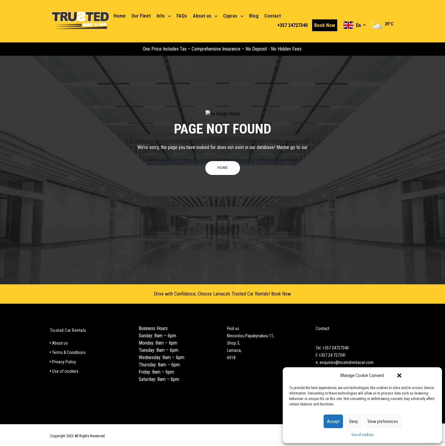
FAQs (181, 16)
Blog (254, 16)
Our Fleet (141, 16)
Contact (272, 16)
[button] (399, 375)
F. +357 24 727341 (331, 355)
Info (161, 16)
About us (202, 16)
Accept (333, 421)
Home (120, 16)
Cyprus (230, 16)
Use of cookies (362, 435)
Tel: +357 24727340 (332, 347)
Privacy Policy (64, 361)
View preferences (383, 421)
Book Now (324, 25)
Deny (353, 421)
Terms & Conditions (69, 352)
